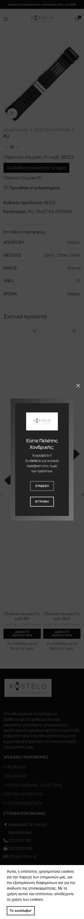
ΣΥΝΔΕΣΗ (42, 486)
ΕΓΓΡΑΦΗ (42, 501)
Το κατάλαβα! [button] (21, 910)
